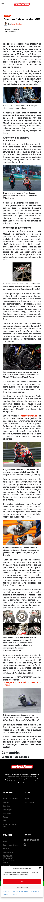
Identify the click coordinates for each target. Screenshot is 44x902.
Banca (5, 821)
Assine (5, 841)
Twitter (7, 684)
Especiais (7, 15)
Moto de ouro (7, 813)
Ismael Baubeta (16, 24)
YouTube (34, 682)
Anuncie (6, 849)
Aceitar (22, 881)
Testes (5, 817)
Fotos (27, 798)
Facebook (22, 682)
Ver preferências (22, 887)
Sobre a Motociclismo (10, 798)
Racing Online (29, 802)
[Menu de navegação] (3, 4)
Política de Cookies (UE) (10, 825)
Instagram (9, 682)
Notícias (6, 802)
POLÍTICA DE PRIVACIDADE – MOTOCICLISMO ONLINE (8, 859)
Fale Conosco (8, 852)
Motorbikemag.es (29, 415)
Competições (7, 810)
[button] (40, 868)
